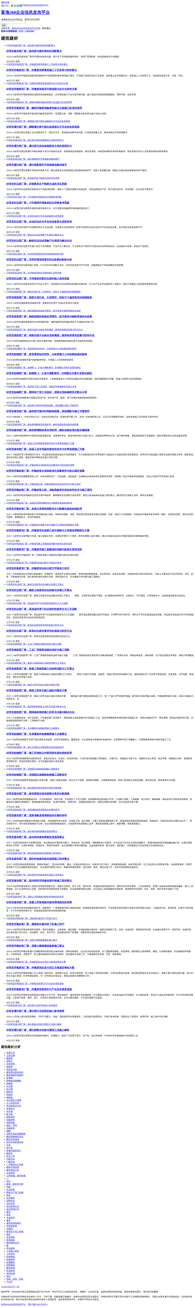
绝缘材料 (10, 1259)
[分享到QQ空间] (11, 5)
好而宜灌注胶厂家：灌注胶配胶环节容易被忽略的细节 (36, 164)
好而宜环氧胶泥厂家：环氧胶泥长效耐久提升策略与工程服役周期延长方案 (48, 530)
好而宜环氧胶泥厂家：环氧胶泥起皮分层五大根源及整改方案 (40, 967)
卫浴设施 (10, 1055)
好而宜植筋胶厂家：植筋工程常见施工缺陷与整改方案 (36, 690)
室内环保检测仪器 (14, 1142)
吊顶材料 (10, 1271)
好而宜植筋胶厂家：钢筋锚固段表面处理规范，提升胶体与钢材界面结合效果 (49, 316)
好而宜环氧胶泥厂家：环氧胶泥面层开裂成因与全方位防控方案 (41, 89)
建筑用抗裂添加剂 (14, 1072)
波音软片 (10, 1108)
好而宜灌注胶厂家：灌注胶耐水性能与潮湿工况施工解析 (37, 1030)
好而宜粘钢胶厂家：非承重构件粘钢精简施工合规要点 (36, 734)
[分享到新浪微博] (14, 5)
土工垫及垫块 (12, 1103)
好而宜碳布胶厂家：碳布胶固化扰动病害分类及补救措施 (37, 793)
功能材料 (10, 1120)
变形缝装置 (11, 1226)
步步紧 (9, 1086)
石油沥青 (10, 1173)
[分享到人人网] (20, 5)
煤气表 (9, 1148)
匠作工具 (10, 1156)
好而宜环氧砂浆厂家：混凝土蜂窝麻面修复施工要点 (35, 945)
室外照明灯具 (12, 1209)
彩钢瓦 (9, 1095)
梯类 (8, 1234)
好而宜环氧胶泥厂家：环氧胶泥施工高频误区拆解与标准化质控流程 (44, 549)
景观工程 (10, 1053)
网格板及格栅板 (13, 1081)
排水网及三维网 (13, 1100)
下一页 (16, 1287)
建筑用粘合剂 (12, 1243)
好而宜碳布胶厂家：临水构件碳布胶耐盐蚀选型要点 (35, 837)
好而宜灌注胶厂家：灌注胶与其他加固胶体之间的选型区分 (39, 145)
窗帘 (8, 1212)
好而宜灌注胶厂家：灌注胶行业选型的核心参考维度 (35, 1011)
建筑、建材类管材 (14, 1184)
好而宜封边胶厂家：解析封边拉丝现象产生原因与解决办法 (39, 240)
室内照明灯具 (12, 1206)
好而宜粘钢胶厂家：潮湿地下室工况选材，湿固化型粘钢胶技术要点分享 (46, 392)
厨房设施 (10, 1273)
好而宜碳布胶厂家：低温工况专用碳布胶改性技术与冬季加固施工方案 (45, 449)
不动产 (9, 1282)
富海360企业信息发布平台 (25, 12)
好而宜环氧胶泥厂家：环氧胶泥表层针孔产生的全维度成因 (39, 989)
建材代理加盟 (12, 1167)
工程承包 (10, 1254)
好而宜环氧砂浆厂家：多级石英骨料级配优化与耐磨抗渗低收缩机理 (44, 508)
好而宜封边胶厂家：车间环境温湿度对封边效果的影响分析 (39, 259)
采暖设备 (10, 1122)
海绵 (8, 1276)
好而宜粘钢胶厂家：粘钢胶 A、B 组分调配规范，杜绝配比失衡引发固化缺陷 (49, 373)
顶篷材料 (10, 1128)
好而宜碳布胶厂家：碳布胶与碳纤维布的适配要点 (34, 51)
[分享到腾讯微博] (17, 5)
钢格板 (9, 1097)
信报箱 (9, 1229)
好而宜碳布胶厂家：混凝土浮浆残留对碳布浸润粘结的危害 (39, 902)
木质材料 (10, 1190)
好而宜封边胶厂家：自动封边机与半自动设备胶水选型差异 (39, 221)
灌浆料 (9, 1067)
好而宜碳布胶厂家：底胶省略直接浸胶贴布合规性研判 (36, 815)
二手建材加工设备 (14, 1164)
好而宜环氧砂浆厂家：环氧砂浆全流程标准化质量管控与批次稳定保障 (45, 470)
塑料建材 (10, 1265)
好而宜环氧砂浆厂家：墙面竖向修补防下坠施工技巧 (35, 924)
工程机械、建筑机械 (15, 1176)
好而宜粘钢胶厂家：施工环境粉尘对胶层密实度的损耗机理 (39, 752)
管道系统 (10, 1237)
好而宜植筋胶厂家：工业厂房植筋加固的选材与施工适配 (37, 649)
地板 (8, 1187)
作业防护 (10, 1217)
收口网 (9, 1089)
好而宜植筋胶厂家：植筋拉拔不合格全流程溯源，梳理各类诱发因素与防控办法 (50, 335)
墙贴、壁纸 (11, 1125)
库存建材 (10, 1248)
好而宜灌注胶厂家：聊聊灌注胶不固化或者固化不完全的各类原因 (42, 126)
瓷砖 (8, 1195)
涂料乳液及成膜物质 (15, 1134)
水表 (8, 1145)
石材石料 (10, 1203)
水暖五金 (10, 1159)
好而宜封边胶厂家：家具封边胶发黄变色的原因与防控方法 (39, 630)
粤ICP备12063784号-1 (38, 1304)
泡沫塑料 (10, 1198)
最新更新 (5, 2)
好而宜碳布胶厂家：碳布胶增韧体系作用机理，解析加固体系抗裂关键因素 (48, 430)
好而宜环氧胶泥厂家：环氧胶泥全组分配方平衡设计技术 (37, 568)
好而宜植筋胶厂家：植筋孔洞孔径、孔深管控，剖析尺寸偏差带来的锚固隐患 (49, 297)
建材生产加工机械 (14, 1231)
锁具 (8, 1215)
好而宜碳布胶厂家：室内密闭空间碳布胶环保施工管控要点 (39, 880)
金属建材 (10, 1262)
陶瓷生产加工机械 (14, 1192)
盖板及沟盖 (11, 1069)
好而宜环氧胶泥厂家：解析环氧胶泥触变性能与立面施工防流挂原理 (44, 108)
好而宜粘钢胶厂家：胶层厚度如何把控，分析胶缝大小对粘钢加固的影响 (46, 354)
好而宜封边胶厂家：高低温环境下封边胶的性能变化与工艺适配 (41, 609)
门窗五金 (10, 1162)
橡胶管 (9, 1153)
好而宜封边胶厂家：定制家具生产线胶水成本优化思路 (36, 183)
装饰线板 (10, 1240)
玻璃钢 (9, 1078)
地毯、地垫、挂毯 (14, 1279)
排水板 (9, 1111)
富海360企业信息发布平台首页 (26, 28)
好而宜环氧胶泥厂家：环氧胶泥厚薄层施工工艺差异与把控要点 (41, 70)
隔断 (8, 1131)
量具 (8, 1220)
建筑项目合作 (12, 1170)
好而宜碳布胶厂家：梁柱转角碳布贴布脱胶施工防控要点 (37, 858)
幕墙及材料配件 (13, 1223)
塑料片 (9, 1061)
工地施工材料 (12, 1251)
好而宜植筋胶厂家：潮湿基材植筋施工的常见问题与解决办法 (40, 712)
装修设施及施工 (13, 1150)
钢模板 (9, 1083)
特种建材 (10, 1257)
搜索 (4, 25)
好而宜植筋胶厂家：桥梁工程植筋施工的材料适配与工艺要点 (40, 668)
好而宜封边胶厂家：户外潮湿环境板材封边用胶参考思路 (37, 202)
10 (12, 1287)
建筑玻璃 (10, 1268)
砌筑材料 (10, 1117)
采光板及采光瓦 (13, 1106)
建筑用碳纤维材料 (14, 1075)
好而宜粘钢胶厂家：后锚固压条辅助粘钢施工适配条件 (36, 774)
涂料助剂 (10, 1201)
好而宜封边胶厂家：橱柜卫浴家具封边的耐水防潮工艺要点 (39, 590)
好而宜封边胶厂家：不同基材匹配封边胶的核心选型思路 (37, 278)
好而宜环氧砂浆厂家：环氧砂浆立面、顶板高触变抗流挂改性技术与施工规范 (49, 489)
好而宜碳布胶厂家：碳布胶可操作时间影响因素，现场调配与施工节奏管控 (48, 411)
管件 (8, 1181)
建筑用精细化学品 (14, 1136)
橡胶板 (9, 1058)
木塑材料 (10, 1064)
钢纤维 (9, 1092)
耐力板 (9, 1114)
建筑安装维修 (12, 1139)
